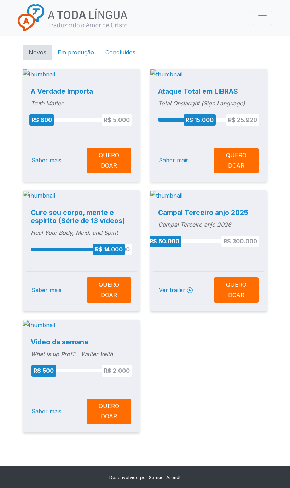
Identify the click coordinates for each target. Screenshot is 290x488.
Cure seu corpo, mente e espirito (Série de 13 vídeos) (78, 216)
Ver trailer (173, 290)
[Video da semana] (39, 324)
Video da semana (59, 342)
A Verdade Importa (62, 91)
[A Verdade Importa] (39, 73)
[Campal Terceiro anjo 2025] (166, 195)
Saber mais (46, 160)
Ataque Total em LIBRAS (198, 91)
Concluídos (120, 52)
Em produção (76, 52)
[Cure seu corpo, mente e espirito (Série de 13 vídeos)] (39, 195)
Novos (37, 52)
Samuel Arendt (165, 477)
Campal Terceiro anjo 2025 (203, 212)
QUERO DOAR (109, 160)
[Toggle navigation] (262, 18)
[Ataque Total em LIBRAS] (166, 73)
